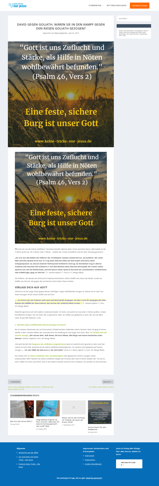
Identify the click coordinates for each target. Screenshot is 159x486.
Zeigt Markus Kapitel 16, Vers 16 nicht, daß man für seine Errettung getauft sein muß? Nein (47, 423)
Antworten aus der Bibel (28, 452)
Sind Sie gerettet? (94, 478)
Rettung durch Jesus (116, 5)
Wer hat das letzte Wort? (21, 421)
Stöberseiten (95, 5)
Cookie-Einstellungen (93, 464)
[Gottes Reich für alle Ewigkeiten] (100, 412)
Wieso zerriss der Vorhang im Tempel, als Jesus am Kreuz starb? (73, 420)
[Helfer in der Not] (61, 243)
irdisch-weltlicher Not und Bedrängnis (46, 356)
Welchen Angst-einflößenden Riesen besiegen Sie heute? (41, 325)
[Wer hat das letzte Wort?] (22, 409)
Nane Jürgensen (60, 33)
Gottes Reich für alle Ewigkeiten (97, 428)
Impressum (89, 455)
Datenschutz (90, 460)
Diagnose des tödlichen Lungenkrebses (49, 344)
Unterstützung (139, 5)
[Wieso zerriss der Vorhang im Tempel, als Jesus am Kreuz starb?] (74, 407)
